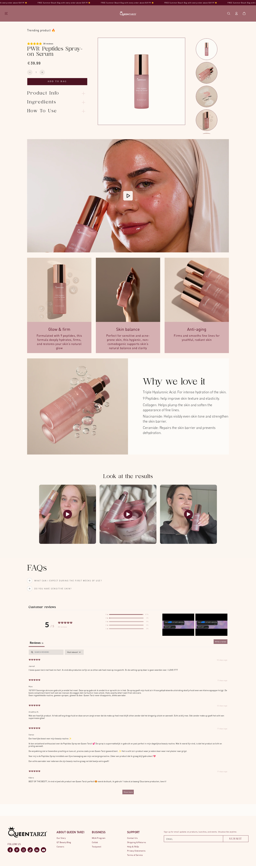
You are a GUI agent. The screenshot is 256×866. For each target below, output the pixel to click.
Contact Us (132, 838)
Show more (128, 792)
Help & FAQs (133, 846)
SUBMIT (235, 839)
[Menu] (6, 13)
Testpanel (96, 846)
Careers (60, 846)
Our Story (61, 838)
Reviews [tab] (36, 643)
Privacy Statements (136, 850)
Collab (95, 842)
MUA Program (98, 838)
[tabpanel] (128, 723)
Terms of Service (135, 855)
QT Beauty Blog (64, 842)
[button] (229, 13)
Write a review (220, 642)
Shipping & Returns (136, 842)
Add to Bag (57, 81)
